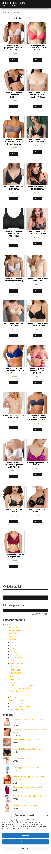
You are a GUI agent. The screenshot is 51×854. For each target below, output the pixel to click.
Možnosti (25, 848)
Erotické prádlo (13, 639)
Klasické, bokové (16, 664)
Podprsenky (12, 676)
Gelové (12, 682)
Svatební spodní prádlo (16, 709)
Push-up (13, 694)
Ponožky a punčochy (15, 700)
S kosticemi (14, 697)
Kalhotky (11, 661)
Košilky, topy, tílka (14, 673)
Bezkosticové (15, 679)
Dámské (8, 624)
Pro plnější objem (16, 691)
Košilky (12, 648)
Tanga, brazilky (15, 670)
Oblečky (13, 651)
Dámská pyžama (14, 627)
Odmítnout (25, 842)
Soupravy (13, 655)
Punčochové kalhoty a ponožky (22, 706)
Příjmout (25, 835)
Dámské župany (14, 633)
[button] (47, 815)
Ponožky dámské (16, 703)
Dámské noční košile (15, 630)
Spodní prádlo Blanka (14, 2)
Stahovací (14, 667)
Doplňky (11, 636)
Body (12, 642)
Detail (13, 59)
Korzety (13, 645)
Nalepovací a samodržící (19, 688)
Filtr (25, 610)
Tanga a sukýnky (16, 658)
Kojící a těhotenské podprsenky (22, 685)
